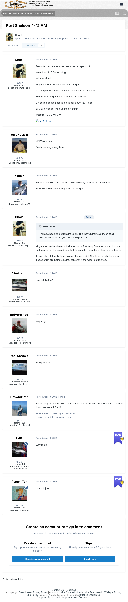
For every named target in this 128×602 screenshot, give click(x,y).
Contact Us (58, 589)
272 (21, 297)
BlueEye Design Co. (90, 594)
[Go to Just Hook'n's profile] (19, 145)
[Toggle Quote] (40, 226)
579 (21, 379)
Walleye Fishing (113, 592)
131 (21, 420)
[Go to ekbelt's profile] (19, 187)
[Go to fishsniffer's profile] (19, 493)
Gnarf (18, 35)
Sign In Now (90, 559)
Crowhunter (19, 397)
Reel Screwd (19, 356)
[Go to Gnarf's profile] (9, 37)
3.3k (20, 505)
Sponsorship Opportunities (62, 597)
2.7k (20, 158)
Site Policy (32, 594)
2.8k (20, 462)
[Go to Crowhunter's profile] (19, 408)
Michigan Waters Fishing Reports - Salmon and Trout (61, 38)
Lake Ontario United (71, 592)
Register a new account (38, 559)
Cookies (71, 589)
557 (21, 83)
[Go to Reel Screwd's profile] (19, 367)
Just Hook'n (19, 134)
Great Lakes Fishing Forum (33, 592)
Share (14, 45)
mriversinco (19, 314)
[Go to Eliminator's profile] (19, 284)
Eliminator (19, 273)
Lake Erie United (93, 592)
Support (41, 597)
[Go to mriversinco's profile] (19, 325)
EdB (19, 438)
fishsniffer (19, 481)
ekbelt (19, 176)
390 (21, 199)
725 (21, 338)
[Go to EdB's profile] (19, 449)
